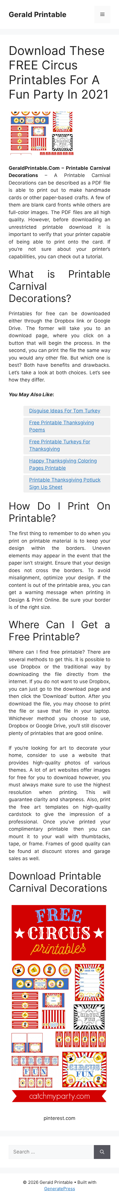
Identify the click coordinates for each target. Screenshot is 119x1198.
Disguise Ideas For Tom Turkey (64, 411)
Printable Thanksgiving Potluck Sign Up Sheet (65, 483)
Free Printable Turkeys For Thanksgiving (59, 445)
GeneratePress (59, 1188)
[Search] (102, 1152)
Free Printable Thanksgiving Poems (61, 426)
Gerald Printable (37, 14)
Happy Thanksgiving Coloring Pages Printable (63, 464)
